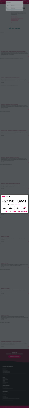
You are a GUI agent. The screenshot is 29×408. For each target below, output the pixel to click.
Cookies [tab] (4, 196)
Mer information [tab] (8, 196)
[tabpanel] (14, 202)
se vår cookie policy (17, 204)
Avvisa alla (6, 211)
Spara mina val (14, 211)
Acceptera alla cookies (23, 211)
